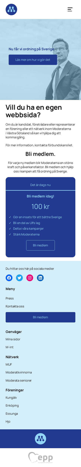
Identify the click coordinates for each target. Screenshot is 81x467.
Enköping (12, 405)
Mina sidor (13, 339)
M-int (10, 347)
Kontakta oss (15, 306)
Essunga (12, 413)
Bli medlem (40, 245)
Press (10, 298)
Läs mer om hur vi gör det (32, 60)
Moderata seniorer (19, 380)
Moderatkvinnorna (19, 372)
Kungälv (11, 397)
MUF (9, 364)
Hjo (8, 421)
